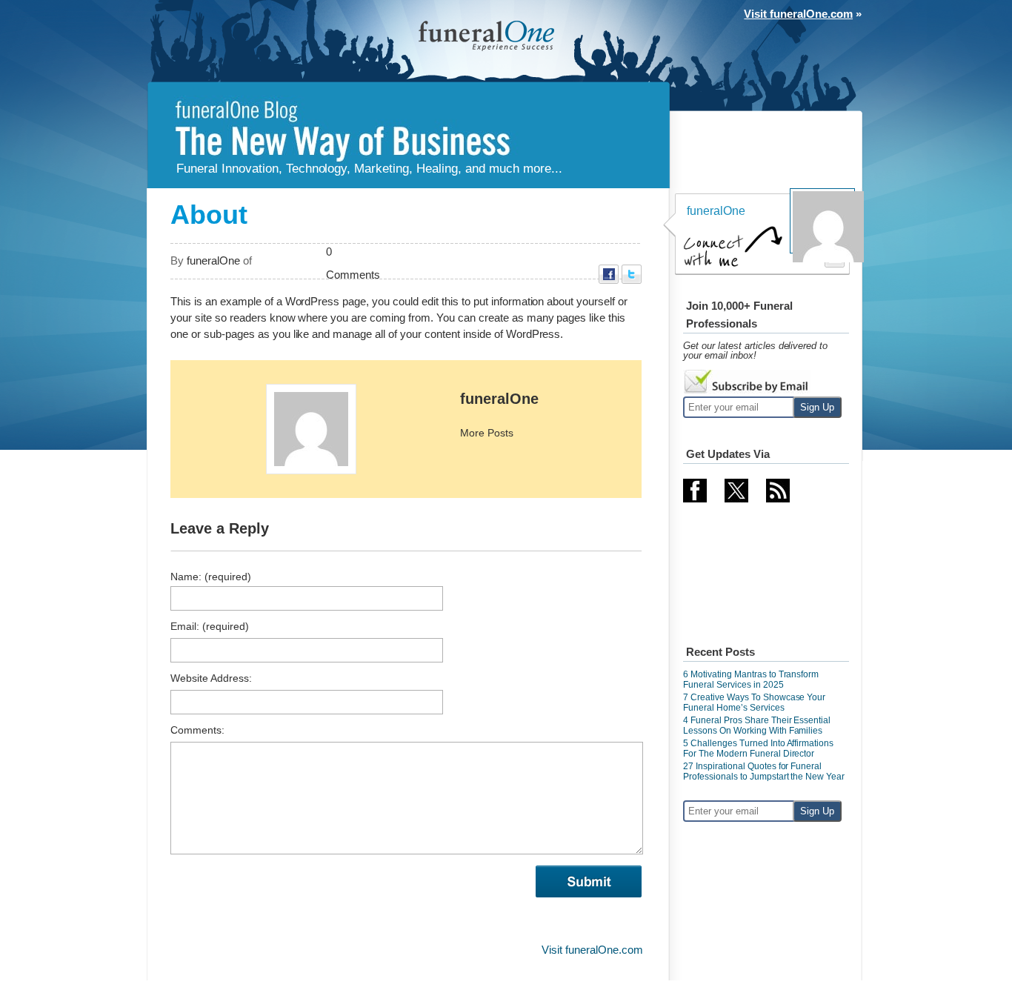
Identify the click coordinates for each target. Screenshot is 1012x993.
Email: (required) (209, 626)
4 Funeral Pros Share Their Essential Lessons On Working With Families (756, 725)
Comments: (197, 730)
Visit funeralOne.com (798, 13)
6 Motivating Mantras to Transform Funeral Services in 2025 (751, 679)
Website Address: (211, 678)
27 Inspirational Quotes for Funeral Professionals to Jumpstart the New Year (764, 771)
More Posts (486, 433)
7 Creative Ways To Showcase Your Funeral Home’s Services (754, 702)
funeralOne (499, 399)
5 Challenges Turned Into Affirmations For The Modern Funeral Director (758, 748)
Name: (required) (210, 576)
